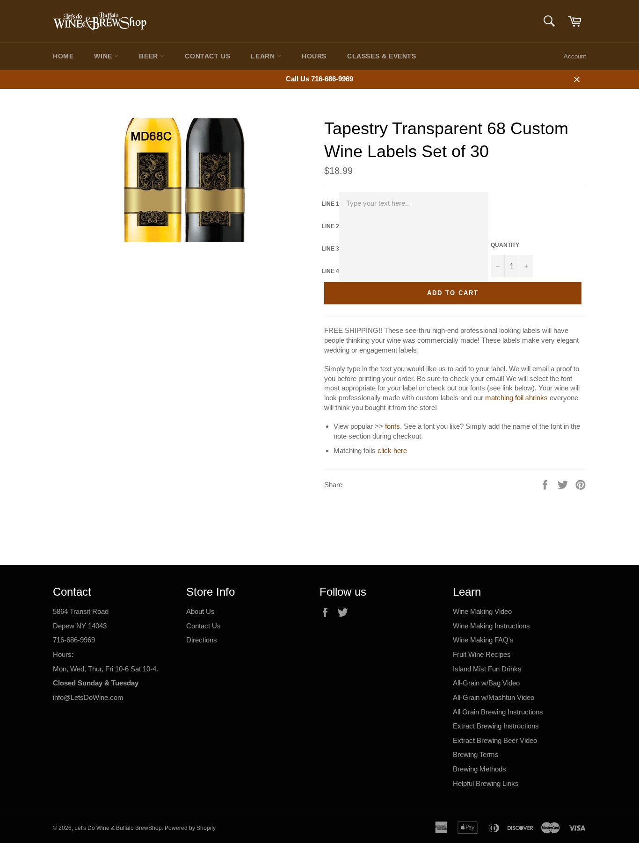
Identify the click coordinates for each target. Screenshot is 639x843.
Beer (149, 56)
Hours (314, 56)
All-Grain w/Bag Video (486, 683)
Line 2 (330, 226)
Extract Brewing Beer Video (495, 740)
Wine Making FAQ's (483, 640)
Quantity (505, 245)
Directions (201, 640)
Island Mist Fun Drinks (487, 669)
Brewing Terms (476, 754)
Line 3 (330, 248)
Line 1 (330, 204)
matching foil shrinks (516, 398)
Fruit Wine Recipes (482, 654)
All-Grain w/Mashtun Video (493, 697)
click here (392, 450)
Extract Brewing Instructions (496, 726)
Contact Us (207, 56)
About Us (200, 611)
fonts (392, 426)
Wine (104, 56)
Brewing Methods (479, 769)
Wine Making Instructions (491, 626)
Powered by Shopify (190, 828)
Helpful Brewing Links (486, 783)
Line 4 (330, 271)
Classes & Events (381, 56)
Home (63, 56)
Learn (264, 56)
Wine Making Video (482, 611)
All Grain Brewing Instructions (498, 712)
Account (575, 56)
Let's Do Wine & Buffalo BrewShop (118, 828)
